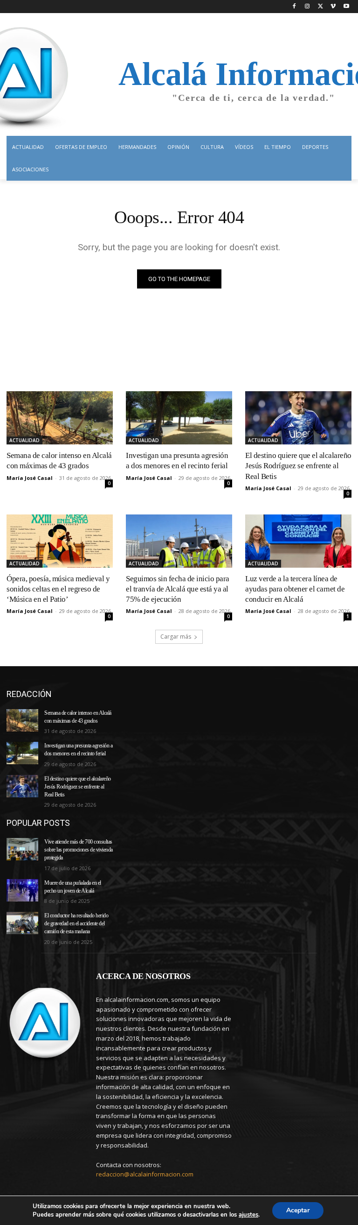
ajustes (248, 1215)
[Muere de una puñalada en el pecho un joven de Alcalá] (22, 890)
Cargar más (175, 637)
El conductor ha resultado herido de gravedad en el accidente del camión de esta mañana (76, 923)
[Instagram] (307, 6)
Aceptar (298, 1210)
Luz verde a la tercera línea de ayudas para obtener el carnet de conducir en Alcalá (294, 589)
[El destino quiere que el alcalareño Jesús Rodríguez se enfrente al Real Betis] (298, 417)
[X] (320, 6)
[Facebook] (294, 6)
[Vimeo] (333, 6)
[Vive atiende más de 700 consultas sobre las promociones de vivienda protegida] (22, 849)
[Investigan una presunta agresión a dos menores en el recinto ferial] (179, 417)
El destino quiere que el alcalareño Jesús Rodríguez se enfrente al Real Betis (298, 465)
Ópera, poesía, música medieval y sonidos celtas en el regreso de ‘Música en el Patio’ (58, 589)
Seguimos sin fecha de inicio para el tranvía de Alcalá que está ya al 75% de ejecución (177, 589)
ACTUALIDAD (24, 440)
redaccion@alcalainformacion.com (144, 1174)
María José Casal (30, 477)
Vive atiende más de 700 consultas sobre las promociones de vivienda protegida (78, 849)
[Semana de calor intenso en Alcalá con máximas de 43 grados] (60, 417)
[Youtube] (346, 6)
